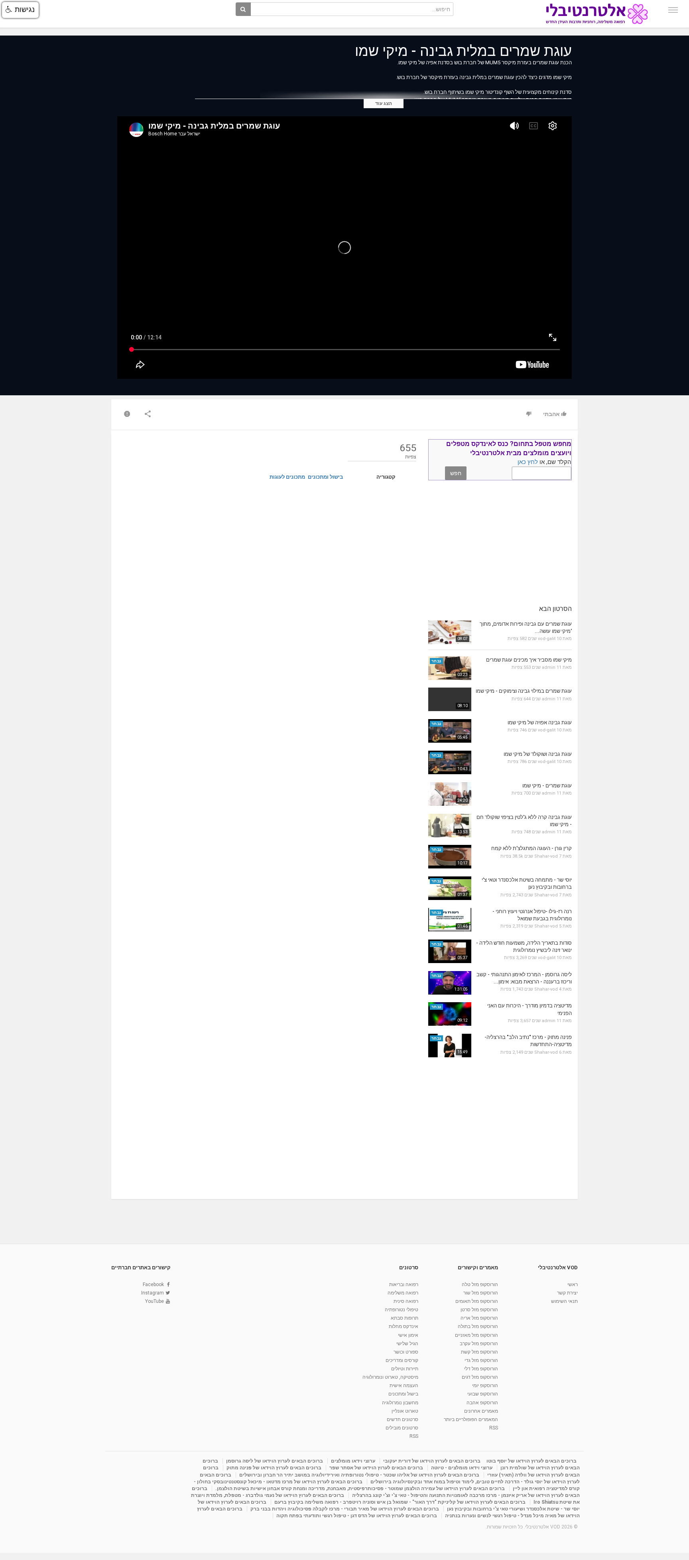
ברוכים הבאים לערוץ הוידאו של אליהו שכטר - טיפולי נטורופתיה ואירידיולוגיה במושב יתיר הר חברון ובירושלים (359, 1475)
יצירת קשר (567, 1293)
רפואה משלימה (403, 1293)
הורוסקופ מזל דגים (480, 1377)
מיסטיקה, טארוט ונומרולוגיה (390, 1377)
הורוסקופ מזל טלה (480, 1284)
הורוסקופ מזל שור (480, 1293)
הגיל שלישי (407, 1343)
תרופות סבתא (404, 1318)
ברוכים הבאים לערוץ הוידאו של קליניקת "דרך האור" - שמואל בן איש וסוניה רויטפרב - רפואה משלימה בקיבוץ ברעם (400, 1502)
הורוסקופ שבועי (482, 1394)
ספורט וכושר (406, 1352)
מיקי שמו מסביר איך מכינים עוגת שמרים (529, 660)
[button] (20, 10)
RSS (493, 1428)
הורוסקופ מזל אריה (479, 1318)
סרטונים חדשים (402, 1419)
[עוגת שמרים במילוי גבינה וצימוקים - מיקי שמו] (449, 699)
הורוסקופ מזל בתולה (478, 1326)
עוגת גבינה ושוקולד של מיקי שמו (538, 754)
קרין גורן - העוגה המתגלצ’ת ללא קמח (531, 848)
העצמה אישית (404, 1385)
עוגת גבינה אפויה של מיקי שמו (540, 722)
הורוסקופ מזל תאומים (476, 1301)
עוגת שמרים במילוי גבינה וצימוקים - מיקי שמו (524, 691)
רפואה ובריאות (403, 1284)
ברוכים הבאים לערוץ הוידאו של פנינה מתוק (273, 1468)
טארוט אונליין (405, 1411)
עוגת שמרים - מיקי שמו (547, 786)
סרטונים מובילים (402, 1428)
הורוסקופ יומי (485, 1385)
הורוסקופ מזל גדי (481, 1360)
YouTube (154, 1301)
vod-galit (546, 638)
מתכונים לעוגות (287, 477)
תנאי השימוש (564, 1301)
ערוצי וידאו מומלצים (353, 1461)
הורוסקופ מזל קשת (479, 1352)
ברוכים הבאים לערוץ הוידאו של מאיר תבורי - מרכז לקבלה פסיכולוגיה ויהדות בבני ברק (344, 1509)
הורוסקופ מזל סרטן (479, 1309)
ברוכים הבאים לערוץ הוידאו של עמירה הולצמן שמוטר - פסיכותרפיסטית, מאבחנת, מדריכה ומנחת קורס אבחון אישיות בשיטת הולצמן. (360, 1488)
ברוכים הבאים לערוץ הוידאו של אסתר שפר (376, 1468)
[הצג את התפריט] (673, 10)
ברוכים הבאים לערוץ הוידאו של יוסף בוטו (531, 1461)
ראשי (572, 1284)
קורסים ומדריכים (402, 1360)
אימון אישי (408, 1335)
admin (548, 667)
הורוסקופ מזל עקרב (479, 1343)
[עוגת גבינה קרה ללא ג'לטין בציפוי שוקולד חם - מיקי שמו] (449, 825)
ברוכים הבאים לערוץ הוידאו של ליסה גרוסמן (274, 1461)
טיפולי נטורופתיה (401, 1309)
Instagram (152, 1293)
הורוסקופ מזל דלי (481, 1369)
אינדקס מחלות (403, 1326)
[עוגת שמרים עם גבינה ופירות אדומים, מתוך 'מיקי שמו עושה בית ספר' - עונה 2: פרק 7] (449, 632)
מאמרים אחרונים (481, 1411)
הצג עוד (383, 103)
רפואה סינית (406, 1301)
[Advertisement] (266, 549)
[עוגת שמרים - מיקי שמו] (449, 794)
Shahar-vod (546, 856)
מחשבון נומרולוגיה (400, 1402)
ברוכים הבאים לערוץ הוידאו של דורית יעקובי (431, 1461)
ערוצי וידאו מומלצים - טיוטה (461, 1468)
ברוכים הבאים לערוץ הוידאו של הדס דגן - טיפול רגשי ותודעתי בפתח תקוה (356, 1515)
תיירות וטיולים (404, 1369)
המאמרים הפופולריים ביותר (471, 1419)
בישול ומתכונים (325, 477)
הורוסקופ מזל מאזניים (476, 1335)
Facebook (153, 1284)
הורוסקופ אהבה (482, 1402)
